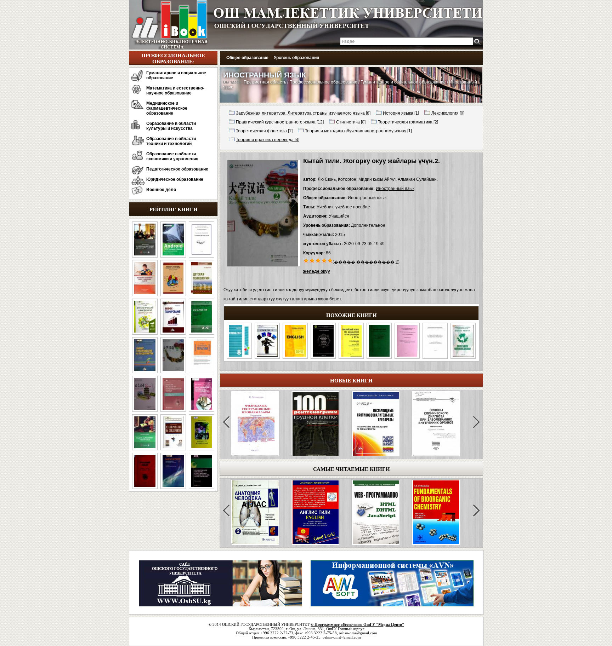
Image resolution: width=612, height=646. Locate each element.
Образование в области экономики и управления (172, 156)
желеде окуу (316, 271)
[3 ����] (318, 260)
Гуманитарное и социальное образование (176, 75)
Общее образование (247, 57)
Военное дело (161, 189)
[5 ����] (330, 260)
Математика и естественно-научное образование (175, 91)
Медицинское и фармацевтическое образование (166, 108)
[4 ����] (324, 260)
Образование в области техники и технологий (171, 141)
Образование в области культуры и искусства (171, 126)
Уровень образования (296, 57)
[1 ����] (306, 260)
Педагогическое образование (177, 169)
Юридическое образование (174, 179)
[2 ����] (312, 260)
